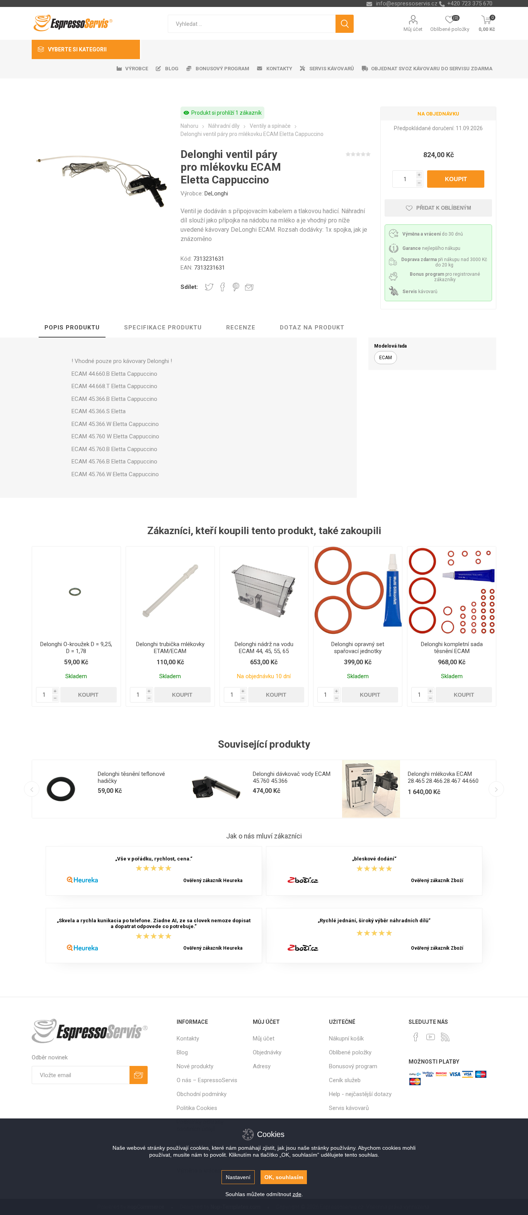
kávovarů (420, 291)
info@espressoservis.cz (407, 3)
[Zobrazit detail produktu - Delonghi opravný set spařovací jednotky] (357, 590)
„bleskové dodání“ (374, 859)
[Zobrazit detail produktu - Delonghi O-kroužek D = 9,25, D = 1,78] (76, 590)
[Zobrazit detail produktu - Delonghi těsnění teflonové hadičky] (61, 789)
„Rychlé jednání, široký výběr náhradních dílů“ (374, 920)
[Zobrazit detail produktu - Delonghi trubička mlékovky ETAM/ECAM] (170, 590)
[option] (109, 789)
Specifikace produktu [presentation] (163, 327)
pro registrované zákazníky (445, 277)
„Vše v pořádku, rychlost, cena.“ (153, 859)
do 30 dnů (432, 234)
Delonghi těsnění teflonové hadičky (131, 777)
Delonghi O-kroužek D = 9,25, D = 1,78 (76, 648)
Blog (182, 1052)
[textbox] (252, 24)
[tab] (72, 328)
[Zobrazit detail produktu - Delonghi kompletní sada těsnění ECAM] (451, 590)
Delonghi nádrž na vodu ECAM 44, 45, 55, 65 (264, 648)
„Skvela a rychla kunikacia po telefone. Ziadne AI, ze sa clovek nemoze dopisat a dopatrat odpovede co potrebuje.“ (153, 923)
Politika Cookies (197, 1108)
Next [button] (496, 789)
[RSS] (445, 1037)
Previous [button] (31, 789)
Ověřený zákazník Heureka (212, 880)
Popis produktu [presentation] (72, 327)
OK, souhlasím (283, 1177)
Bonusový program (353, 1066)
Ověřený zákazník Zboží (437, 880)
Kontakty (188, 1038)
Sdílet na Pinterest (236, 287)
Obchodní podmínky (202, 1094)
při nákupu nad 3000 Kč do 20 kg (444, 262)
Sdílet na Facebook (222, 287)
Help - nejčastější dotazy (360, 1094)
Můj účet (413, 29)
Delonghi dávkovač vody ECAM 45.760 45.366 (291, 777)
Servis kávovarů (349, 1108)
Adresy (262, 1066)
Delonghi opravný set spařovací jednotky (357, 648)
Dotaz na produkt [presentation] (312, 327)
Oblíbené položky (350, 1052)
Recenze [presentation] (240, 327)
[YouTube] (430, 1037)
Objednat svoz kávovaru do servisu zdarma (431, 68)
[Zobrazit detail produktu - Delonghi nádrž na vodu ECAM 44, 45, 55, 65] (264, 590)
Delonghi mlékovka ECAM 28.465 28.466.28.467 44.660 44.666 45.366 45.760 (443, 780)
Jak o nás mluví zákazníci (264, 836)
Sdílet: (189, 286)
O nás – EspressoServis (207, 1080)
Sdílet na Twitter (209, 287)
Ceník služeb (345, 1080)
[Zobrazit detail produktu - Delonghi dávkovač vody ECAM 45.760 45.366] (216, 789)
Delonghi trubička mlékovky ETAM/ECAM (170, 648)
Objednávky (267, 1052)
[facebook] (416, 1037)
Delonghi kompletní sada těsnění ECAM (452, 648)
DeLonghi (216, 193)
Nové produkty (195, 1066)
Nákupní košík (346, 1038)
